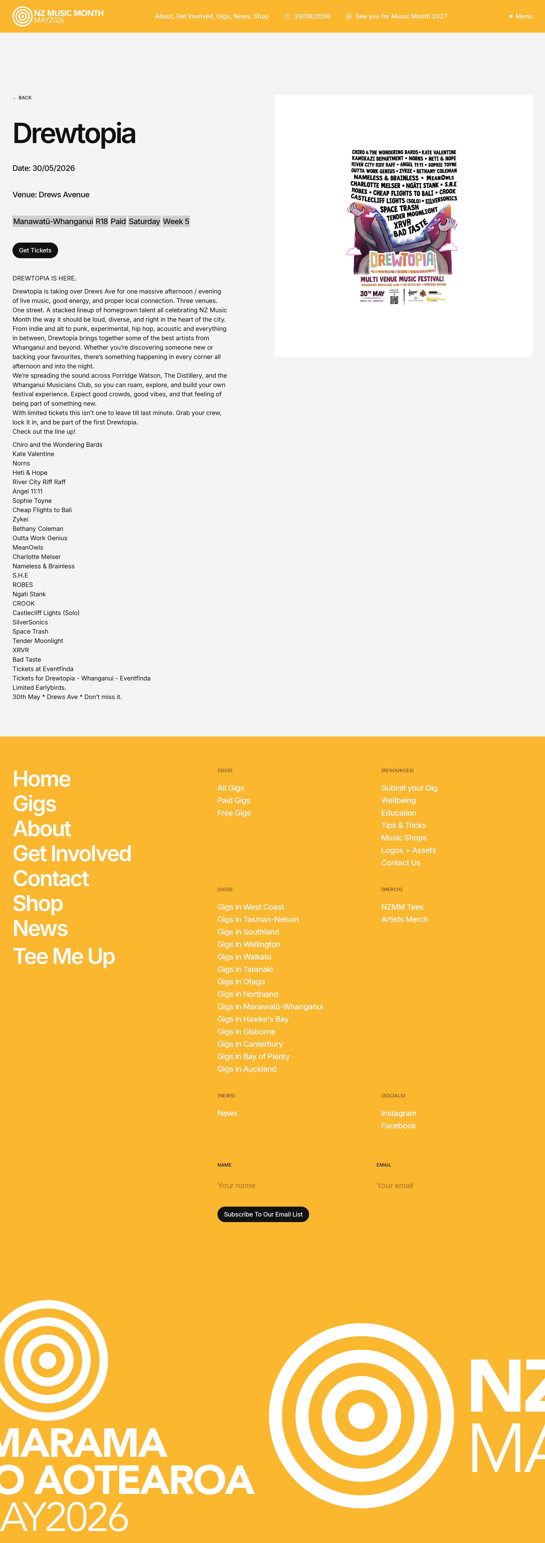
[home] (57, 16)
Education (398, 812)
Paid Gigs (233, 800)
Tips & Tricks (403, 825)
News (39, 928)
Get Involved (71, 853)
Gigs (34, 803)
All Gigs (230, 787)
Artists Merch (404, 919)
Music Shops (404, 837)
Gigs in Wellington (248, 944)
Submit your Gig (409, 787)
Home (41, 778)
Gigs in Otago (241, 981)
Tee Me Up (63, 956)
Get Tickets (35, 250)
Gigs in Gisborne (246, 1031)
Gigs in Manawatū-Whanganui (270, 1006)
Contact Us (401, 862)
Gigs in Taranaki (245, 969)
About (41, 828)
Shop (37, 903)
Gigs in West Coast (250, 907)
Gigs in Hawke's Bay (253, 1019)
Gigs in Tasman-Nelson (258, 919)
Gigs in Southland (248, 931)
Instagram (398, 1113)
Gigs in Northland (247, 994)
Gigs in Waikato (244, 956)
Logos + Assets (408, 850)
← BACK (22, 97)
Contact (50, 878)
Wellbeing (398, 800)
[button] (524, 16)
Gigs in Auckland (246, 1068)
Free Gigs (234, 812)
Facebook (398, 1125)
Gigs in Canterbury (250, 1043)
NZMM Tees (402, 907)
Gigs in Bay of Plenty (253, 1056)
